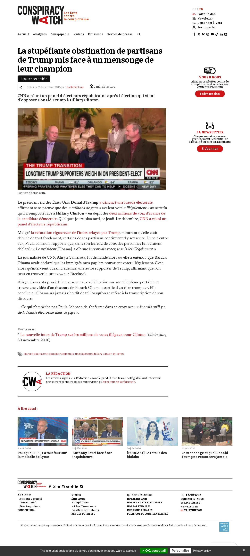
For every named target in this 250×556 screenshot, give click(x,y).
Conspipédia (60, 34)
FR (194, 9)
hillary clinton (103, 354)
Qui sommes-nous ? (139, 495)
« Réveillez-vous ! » (84, 506)
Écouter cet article (34, 79)
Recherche (193, 495)
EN (201, 9)
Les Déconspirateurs (85, 510)
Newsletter (189, 506)
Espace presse (190, 502)
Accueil (23, 34)
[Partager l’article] (21, 87)
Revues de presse (120, 34)
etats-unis (74, 354)
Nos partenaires (139, 506)
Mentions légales (140, 510)
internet (118, 354)
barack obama (33, 354)
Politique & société (30, 498)
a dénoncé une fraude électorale (126, 203)
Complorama (80, 502)
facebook (87, 354)
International (27, 502)
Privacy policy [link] (202, 550)
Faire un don (193, 510)
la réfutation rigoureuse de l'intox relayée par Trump (75, 233)
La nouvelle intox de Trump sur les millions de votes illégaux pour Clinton (83, 335)
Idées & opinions (29, 506)
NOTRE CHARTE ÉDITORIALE (144, 502)
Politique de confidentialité (147, 514)
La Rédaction (75, 87)
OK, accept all (155, 550)
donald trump (58, 354)
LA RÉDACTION (58, 374)
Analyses (40, 34)
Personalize (180, 550)
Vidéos (78, 34)
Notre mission (137, 498)
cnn (45, 354)
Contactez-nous (192, 499)
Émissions (95, 34)
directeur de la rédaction (119, 382)
